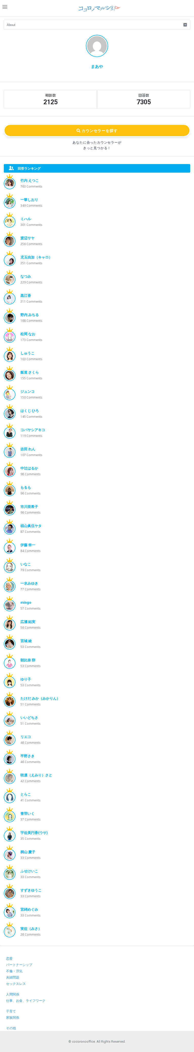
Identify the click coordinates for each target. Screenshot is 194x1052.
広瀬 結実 (27, 622)
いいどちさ (29, 718)
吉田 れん (27, 449)
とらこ (25, 794)
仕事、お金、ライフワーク (25, 1001)
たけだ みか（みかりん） (40, 698)
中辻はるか (29, 468)
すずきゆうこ (31, 890)
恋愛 (9, 958)
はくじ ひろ (29, 411)
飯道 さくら (29, 372)
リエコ (25, 737)
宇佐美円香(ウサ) (34, 833)
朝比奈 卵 (27, 660)
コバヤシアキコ (32, 430)
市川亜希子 (29, 507)
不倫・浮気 (14, 971)
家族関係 (12, 1017)
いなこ (25, 564)
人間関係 (12, 994)
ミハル (25, 219)
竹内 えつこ (29, 180)
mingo (25, 602)
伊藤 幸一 (27, 545)
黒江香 (25, 296)
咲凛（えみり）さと (36, 775)
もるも (25, 487)
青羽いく (27, 813)
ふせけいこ (29, 871)
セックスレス (16, 984)
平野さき (27, 756)
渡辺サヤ (27, 238)
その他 (11, 1028)
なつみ (25, 276)
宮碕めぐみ (29, 909)
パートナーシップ (19, 965)
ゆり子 (25, 679)
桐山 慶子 (27, 852)
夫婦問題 (12, 977)
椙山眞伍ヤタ (31, 526)
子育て (11, 1011)
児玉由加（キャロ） (36, 257)
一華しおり (29, 200)
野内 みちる (29, 315)
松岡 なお (27, 334)
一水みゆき (29, 583)
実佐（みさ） (31, 929)
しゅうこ (27, 353)
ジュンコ (27, 391)
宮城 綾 (26, 641)
